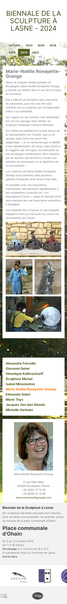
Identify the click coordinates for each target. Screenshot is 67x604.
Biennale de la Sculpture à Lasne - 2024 (33, 21)
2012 (35, 52)
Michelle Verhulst (19, 410)
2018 (53, 45)
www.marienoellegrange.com (33, 497)
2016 (12, 52)
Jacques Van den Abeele (25, 405)
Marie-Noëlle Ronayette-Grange (31, 389)
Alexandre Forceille (21, 363)
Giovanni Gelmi (17, 369)
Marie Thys (14, 399)
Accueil (15, 45)
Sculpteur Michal (19, 379)
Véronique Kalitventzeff (24, 374)
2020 (41, 45)
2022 (29, 45)
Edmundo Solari (18, 394)
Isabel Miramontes (20, 384)
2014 (23, 52)
